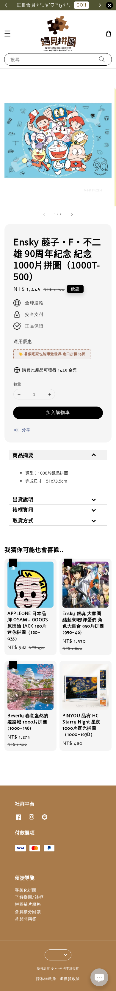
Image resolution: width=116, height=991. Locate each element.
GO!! (81, 5)
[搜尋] (102, 59)
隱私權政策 (46, 978)
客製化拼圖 (26, 890)
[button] (7, 33)
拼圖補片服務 (28, 904)
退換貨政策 (70, 978)
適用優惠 (22, 341)
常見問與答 (26, 919)
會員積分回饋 (28, 912)
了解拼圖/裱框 (29, 897)
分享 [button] (26, 430)
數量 (17, 384)
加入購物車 (58, 412)
